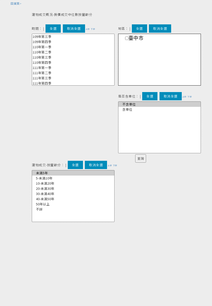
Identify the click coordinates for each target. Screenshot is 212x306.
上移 (88, 28)
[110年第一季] (73, 47)
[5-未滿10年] (73, 178)
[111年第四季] (73, 83)
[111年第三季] (73, 78)
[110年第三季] (73, 57)
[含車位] (159, 109)
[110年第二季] (73, 52)
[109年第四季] (73, 41)
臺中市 (136, 38)
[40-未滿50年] (73, 198)
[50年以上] (73, 204)
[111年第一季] (73, 67)
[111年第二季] (73, 72)
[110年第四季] (73, 62)
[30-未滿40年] (73, 193)
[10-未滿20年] (73, 183)
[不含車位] (159, 104)
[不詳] (73, 209)
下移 (93, 28)
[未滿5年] (73, 173)
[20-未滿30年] (73, 188)
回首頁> (16, 3)
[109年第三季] (73, 36)
